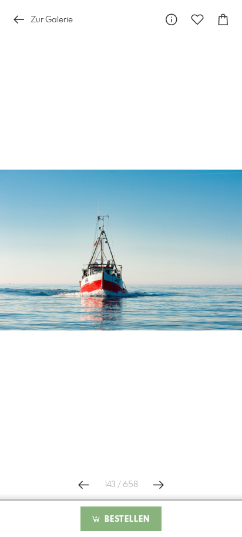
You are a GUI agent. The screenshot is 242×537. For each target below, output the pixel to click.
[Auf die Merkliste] (197, 20)
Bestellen (126, 519)
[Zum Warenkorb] (223, 20)
